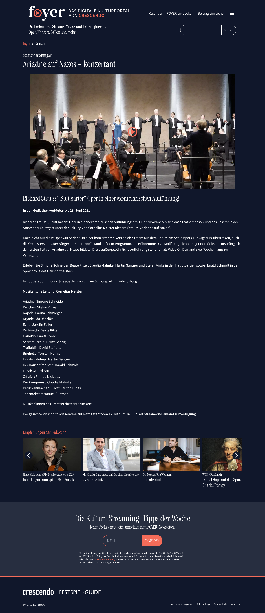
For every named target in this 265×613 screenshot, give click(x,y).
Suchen (228, 30)
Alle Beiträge (204, 604)
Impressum (236, 604)
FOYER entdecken (180, 13)
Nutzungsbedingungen (182, 604)
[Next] (236, 455)
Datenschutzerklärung (104, 559)
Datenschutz (220, 604)
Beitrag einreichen (212, 13)
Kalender (155, 13)
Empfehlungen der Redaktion (44, 432)
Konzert (41, 44)
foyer (27, 44)
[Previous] (29, 455)
